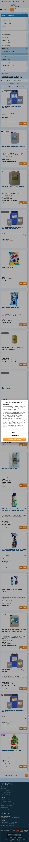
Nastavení (14, 432)
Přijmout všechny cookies (14, 439)
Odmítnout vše (15, 435)
